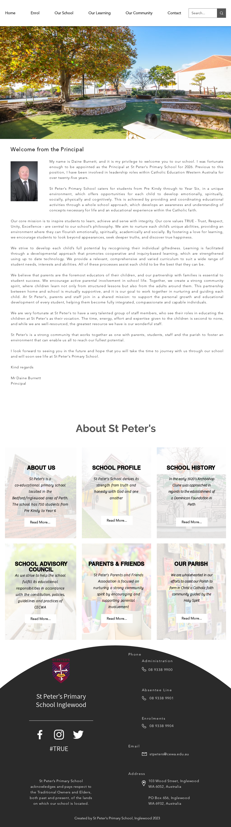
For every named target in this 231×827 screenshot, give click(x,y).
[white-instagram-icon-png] (59, 734)
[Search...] (221, 13)
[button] (64, 13)
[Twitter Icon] (78, 734)
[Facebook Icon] (40, 734)
